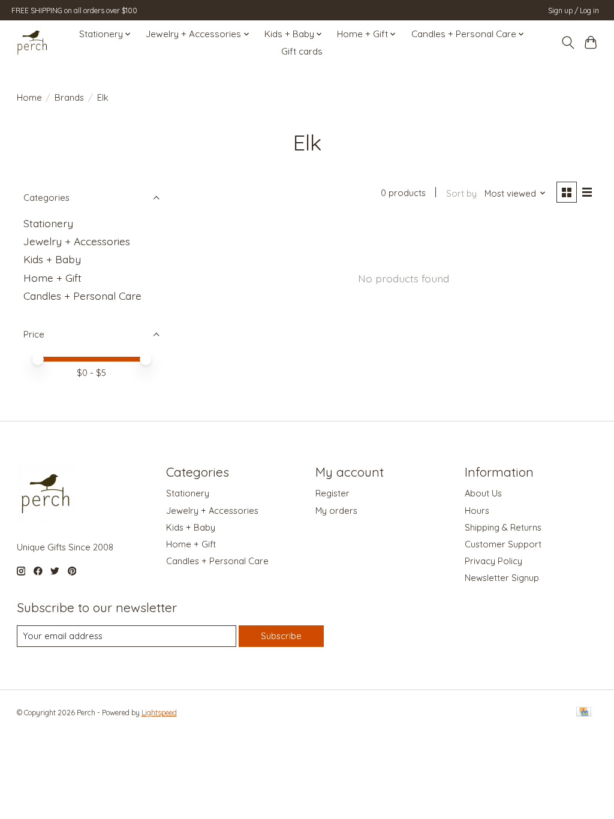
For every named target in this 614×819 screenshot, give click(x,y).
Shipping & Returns (503, 527)
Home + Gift (52, 277)
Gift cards (302, 51)
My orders (336, 510)
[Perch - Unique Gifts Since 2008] (32, 43)
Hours (477, 510)
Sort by (461, 193)
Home (29, 97)
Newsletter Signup (502, 577)
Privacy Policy (493, 561)
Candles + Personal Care (82, 295)
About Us (483, 493)
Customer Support (503, 544)
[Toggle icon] (567, 42)
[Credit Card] (583, 712)
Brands (69, 97)
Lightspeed (159, 712)
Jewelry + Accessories (76, 241)
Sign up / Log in (573, 10)
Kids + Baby (52, 259)
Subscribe (281, 636)
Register (332, 493)
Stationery (48, 223)
